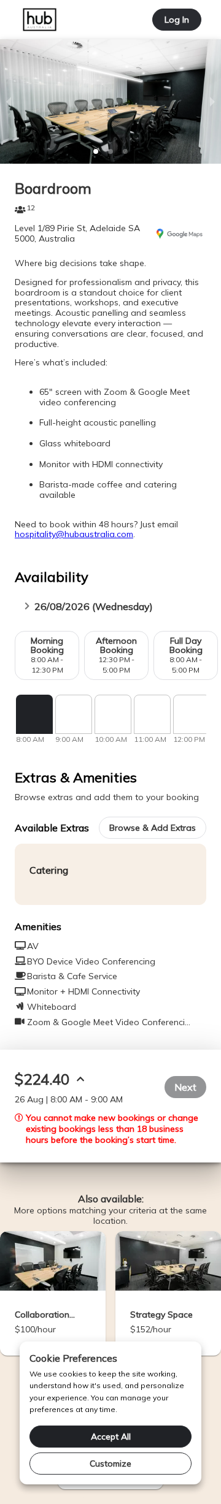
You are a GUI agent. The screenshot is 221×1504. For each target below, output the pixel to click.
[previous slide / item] (8, 101)
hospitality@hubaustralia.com (74, 534)
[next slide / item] (212, 101)
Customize (110, 1463)
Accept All (111, 1436)
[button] (95, 151)
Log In (177, 19)
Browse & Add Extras (152, 827)
